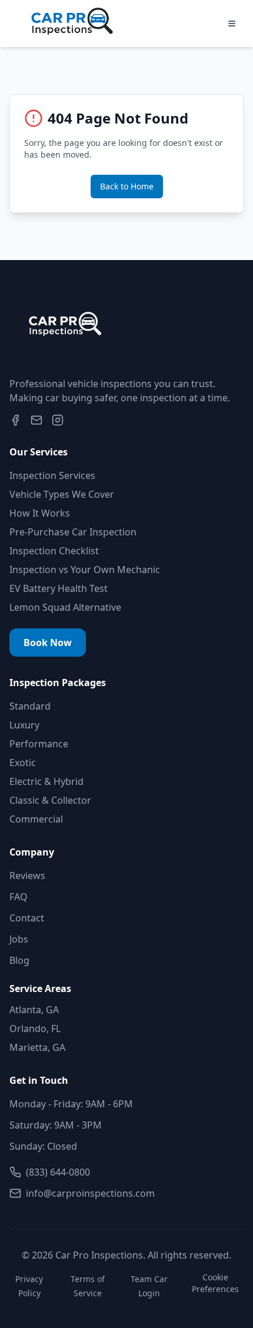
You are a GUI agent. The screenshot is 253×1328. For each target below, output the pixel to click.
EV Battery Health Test (58, 588)
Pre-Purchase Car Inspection (73, 531)
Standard (30, 706)
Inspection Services (52, 475)
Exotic (22, 762)
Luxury (24, 724)
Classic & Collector (50, 800)
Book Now (48, 642)
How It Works (39, 513)
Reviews (27, 875)
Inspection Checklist (54, 550)
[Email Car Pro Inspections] (36, 420)
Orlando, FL (35, 1028)
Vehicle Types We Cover (61, 494)
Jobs (18, 939)
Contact (26, 917)
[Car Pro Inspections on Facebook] (15, 420)
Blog (19, 960)
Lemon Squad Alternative (65, 607)
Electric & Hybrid (46, 781)
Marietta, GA (37, 1047)
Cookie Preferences (215, 1283)
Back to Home (127, 186)
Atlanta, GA (34, 1009)
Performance (38, 743)
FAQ (18, 896)
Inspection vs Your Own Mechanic (84, 569)
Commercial (36, 819)
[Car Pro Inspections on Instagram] (58, 420)
